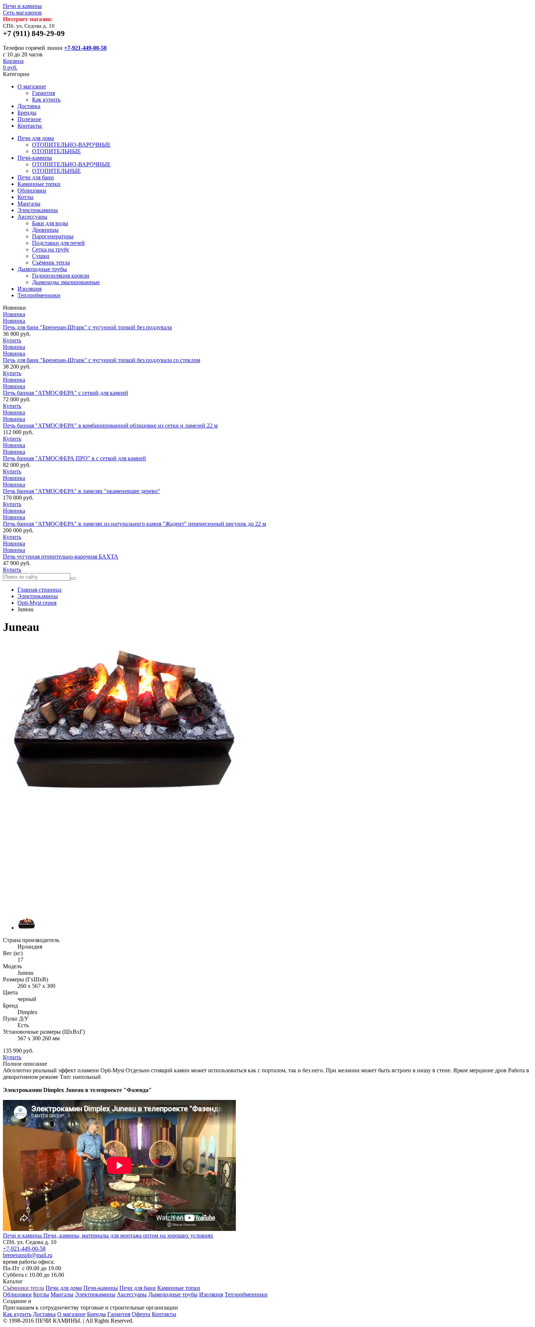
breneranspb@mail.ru (27, 1255)
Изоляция (29, 289)
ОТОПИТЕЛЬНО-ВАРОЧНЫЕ (71, 145)
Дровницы (45, 230)
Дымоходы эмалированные (66, 282)
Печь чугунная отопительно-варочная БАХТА (60, 556)
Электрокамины (37, 210)
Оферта (141, 1314)
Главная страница (39, 590)
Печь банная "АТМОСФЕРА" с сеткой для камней (65, 393)
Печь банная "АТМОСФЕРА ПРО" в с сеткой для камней (74, 458)
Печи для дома (35, 138)
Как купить (46, 99)
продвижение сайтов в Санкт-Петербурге (84, 1301)
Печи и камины (22, 9)
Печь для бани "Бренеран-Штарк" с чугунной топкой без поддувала (87, 327)
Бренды (26, 113)
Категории (16, 74)
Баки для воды (50, 223)
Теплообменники (38, 295)
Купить (12, 340)
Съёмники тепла (23, 1288)
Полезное (29, 119)
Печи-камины (34, 158)
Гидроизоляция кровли (60, 276)
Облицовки (31, 190)
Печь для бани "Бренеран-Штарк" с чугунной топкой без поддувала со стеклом (101, 360)
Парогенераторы (53, 236)
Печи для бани (35, 177)
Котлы (25, 197)
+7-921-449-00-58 (85, 48)
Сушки (40, 256)
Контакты (29, 126)
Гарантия (43, 93)
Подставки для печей (58, 243)
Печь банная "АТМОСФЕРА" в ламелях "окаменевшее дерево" (81, 491)
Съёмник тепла (51, 262)
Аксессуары (32, 217)
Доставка (28, 106)
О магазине (31, 86)
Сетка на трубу (50, 249)
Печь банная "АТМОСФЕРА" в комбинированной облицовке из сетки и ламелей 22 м (110, 425)
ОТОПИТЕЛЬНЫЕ (56, 151)
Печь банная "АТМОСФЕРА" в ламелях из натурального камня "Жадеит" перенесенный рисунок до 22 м (134, 524)
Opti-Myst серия (36, 603)
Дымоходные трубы (42, 269)
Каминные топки (38, 184)
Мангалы (28, 203)
